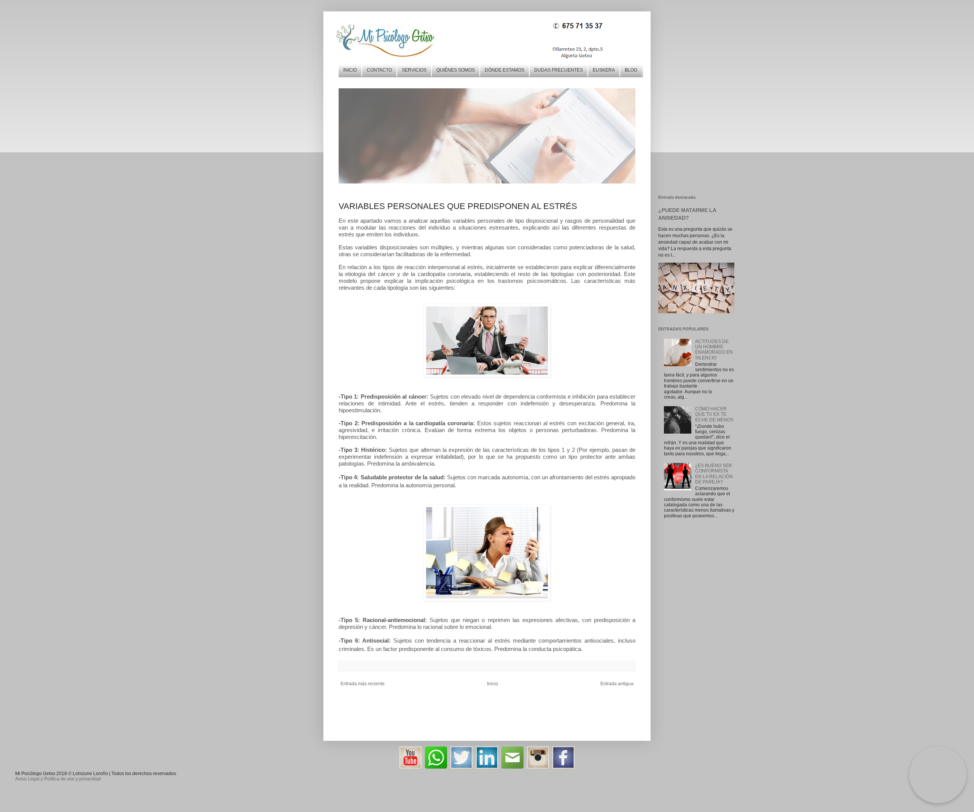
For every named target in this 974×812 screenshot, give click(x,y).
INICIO (350, 70)
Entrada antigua (616, 683)
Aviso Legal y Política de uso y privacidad (58, 779)
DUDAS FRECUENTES (558, 70)
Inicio (492, 683)
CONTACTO (379, 70)
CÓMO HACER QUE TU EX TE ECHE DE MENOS (714, 414)
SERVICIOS (414, 70)
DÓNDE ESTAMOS (504, 70)
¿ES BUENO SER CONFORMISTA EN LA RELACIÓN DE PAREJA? (714, 474)
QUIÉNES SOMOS (455, 70)
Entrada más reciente (363, 683)
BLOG (631, 70)
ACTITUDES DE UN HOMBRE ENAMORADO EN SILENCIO (714, 350)
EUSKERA (604, 70)
